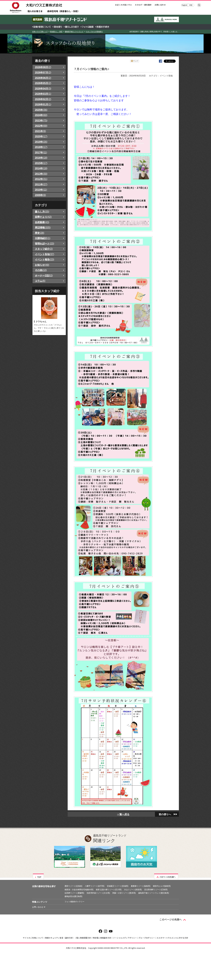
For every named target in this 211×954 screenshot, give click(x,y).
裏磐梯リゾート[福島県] (140, 886)
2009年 (40, 195)
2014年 (41, 168)
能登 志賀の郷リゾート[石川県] (108, 890)
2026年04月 (43, 88)
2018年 (41, 147)
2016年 (41, 157)
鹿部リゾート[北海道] (73, 886)
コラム (40, 280)
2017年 (41, 152)
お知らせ (42, 264)
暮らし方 (42, 211)
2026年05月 (43, 83)
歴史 (39, 232)
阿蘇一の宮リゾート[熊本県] (124, 893)
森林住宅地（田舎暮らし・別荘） (63, 11)
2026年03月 (43, 93)
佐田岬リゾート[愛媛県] (74, 893)
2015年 (41, 163)
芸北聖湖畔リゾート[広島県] (155, 890)
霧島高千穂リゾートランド (74, 31)
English (184, 5)
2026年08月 (43, 67)
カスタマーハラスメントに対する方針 (172, 937)
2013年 (41, 173)
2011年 (41, 184)
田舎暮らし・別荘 (56, 31)
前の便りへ (165, 814)
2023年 (41, 120)
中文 (190, 5)
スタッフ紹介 (44, 248)
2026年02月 (43, 99)
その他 (41, 270)
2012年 (41, 179)
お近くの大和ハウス (123, 4)
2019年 (41, 141)
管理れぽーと (44, 243)
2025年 (41, 109)
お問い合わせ (160, 4)
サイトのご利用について (33, 937)
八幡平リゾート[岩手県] (94, 886)
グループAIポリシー (147, 937)
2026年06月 (43, 77)
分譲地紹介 (42, 238)
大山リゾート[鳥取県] (133, 890)
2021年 (40, 131)
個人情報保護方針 (83, 937)
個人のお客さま (35, 11)
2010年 (41, 189)
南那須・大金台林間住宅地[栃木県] (79, 890)
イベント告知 (44, 254)
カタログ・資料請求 (143, 4)
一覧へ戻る (123, 814)
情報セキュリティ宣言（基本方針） (59, 937)
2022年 (41, 125)
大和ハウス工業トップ (40, 31)
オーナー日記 (44, 275)
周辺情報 (43, 227)
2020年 (41, 136)
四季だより (43, 216)
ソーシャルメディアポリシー (125, 937)
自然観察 (42, 222)
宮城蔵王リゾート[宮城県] (117, 886)
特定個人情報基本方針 (102, 937)
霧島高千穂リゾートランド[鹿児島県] (153, 893)
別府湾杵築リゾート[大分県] (98, 893)
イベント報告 (44, 259)
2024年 (41, 115)
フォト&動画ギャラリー (74, 902)
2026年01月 (43, 104)
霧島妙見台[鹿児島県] (73, 896)
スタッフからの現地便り (94, 31)
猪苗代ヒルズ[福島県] (162, 886)
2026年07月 (43, 72)
